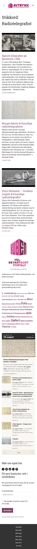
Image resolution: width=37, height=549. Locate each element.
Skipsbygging (11, 324)
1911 (23, 293)
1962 (12, 296)
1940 (29, 293)
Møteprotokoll (28, 307)
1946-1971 (18, 543)
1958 (9, 296)
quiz (28, 313)
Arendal (16, 296)
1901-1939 (19, 536)
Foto (24, 303)
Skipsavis (4, 324)
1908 (17, 293)
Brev (30, 299)
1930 (25, 293)
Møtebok (20, 307)
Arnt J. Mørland (18, 299)
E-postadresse (7, 491)
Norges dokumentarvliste (13, 309)
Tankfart (27, 324)
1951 (6, 296)
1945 (3, 296)
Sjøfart (15, 320)
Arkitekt (22, 296)
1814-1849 (18, 530)
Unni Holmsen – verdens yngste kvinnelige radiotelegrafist (17, 194)
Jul (8, 307)
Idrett (30, 304)
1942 (32, 293)
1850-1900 (18, 533)
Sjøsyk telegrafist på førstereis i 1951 (14, 57)
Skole (18, 324)
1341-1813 (18, 527)
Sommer (23, 324)
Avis (25, 299)
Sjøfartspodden (26, 321)
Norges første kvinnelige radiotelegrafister (17, 125)
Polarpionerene (19, 313)
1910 (20, 293)
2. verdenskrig (9, 293)
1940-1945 (18, 539)
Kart (11, 307)
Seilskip (11, 316)
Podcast (28, 309)
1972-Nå (18, 546)
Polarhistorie (7, 313)
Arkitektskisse (7, 299)
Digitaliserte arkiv (8, 304)
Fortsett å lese (19, 89)
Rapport (4, 317)
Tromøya (13, 327)
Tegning (6, 326)
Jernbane (4, 307)
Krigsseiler (15, 307)
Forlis (18, 304)
